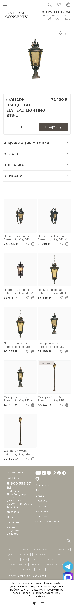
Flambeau (39, 554)
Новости (41, 516)
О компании (15, 472)
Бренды (40, 506)
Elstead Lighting (17, 564)
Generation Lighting (56, 564)
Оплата (11, 154)
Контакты (13, 477)
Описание (14, 176)
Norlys (49, 559)
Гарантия (13, 522)
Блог (38, 490)
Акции (12, 569)
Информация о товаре (27, 143)
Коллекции (42, 511)
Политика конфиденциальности (26, 575)
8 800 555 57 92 (56, 11)
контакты (25, 569)
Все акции (42, 485)
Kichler (36, 564)
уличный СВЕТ (42, 549)
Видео (39, 495)
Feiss (24, 559)
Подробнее (37, 596)
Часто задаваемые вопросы (15, 530)
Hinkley (12, 559)
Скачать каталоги (47, 521)
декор (11, 554)
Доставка (13, 165)
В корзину (53, 127)
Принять (39, 603)
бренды (24, 554)
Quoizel (36, 559)
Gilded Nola (56, 554)
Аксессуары (62, 549)
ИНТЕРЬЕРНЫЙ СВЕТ (18, 549)
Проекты (41, 500)
